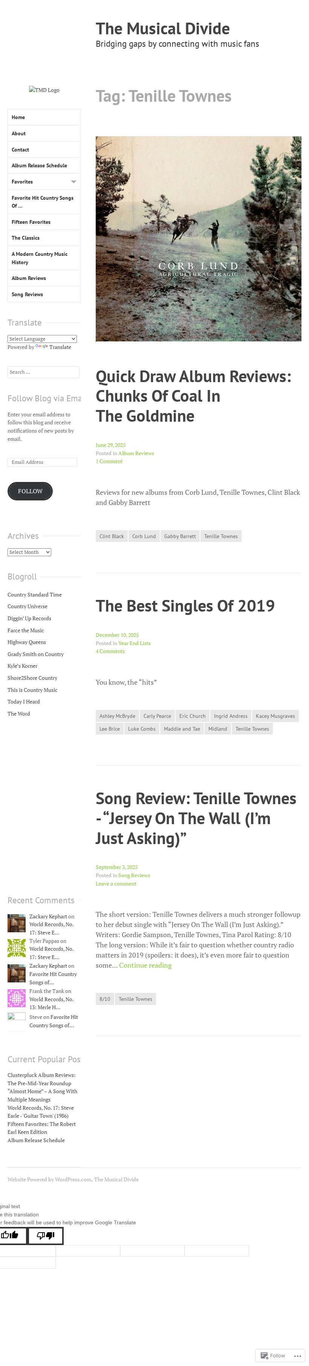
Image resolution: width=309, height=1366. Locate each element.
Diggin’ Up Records (29, 618)
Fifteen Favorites (31, 221)
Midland (217, 728)
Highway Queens (27, 642)
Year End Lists (134, 643)
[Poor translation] (46, 1236)
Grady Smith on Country (36, 654)
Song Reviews (134, 875)
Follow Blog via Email (47, 398)
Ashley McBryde (117, 715)
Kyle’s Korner (22, 665)
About (19, 133)
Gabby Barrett (180, 536)
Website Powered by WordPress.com (49, 1179)
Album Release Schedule (39, 165)
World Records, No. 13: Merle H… (51, 1003)
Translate (60, 346)
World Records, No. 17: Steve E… (51, 928)
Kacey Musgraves (275, 715)
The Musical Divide (163, 28)
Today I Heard (24, 701)
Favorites (22, 181)
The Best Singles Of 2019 (185, 605)
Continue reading (145, 965)
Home (18, 117)
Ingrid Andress (231, 715)
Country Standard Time (35, 594)
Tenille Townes (221, 536)
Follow (30, 491)
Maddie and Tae (182, 728)
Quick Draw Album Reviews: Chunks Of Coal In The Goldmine (193, 395)
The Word (19, 713)
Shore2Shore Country (32, 677)
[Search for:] (44, 371)
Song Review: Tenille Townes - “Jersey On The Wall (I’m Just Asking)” (196, 817)
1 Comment (109, 461)
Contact (20, 149)
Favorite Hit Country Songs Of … (42, 202)
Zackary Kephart (48, 916)
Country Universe (27, 606)
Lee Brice (109, 728)
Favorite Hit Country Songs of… (53, 1021)
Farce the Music (26, 630)
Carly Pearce (157, 715)
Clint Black (111, 536)
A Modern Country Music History (39, 258)
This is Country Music (33, 689)
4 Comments (110, 651)
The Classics (26, 237)
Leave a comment (116, 883)
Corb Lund (144, 536)
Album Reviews (136, 453)
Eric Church (192, 715)
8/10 (104, 998)
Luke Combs (142, 728)
